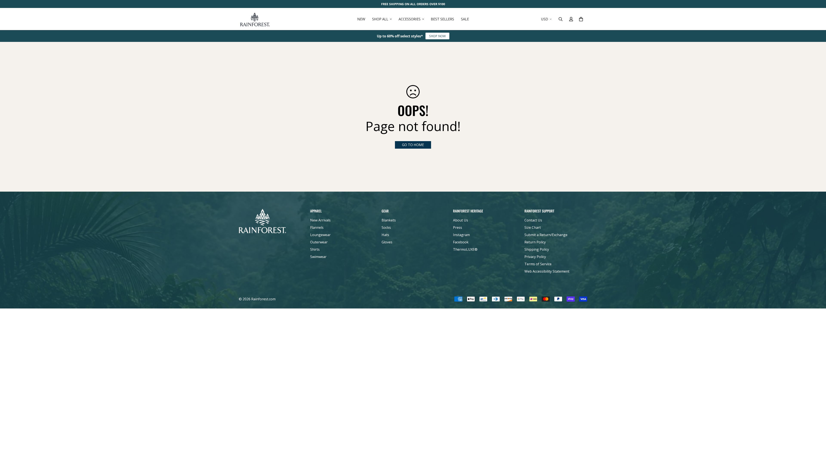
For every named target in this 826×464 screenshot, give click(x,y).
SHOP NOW (437, 36)
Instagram (461, 234)
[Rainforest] (255, 19)
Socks (386, 227)
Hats (385, 234)
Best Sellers (442, 19)
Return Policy (535, 242)
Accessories (410, 19)
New (361, 19)
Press (457, 227)
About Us (460, 220)
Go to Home (413, 144)
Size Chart (532, 227)
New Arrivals (320, 220)
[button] (581, 19)
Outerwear (319, 242)
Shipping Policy (536, 249)
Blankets (389, 220)
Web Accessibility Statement (546, 271)
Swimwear (318, 256)
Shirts (315, 249)
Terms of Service (538, 264)
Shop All (380, 19)
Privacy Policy (535, 256)
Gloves (387, 242)
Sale (465, 19)
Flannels (317, 227)
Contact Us (533, 220)
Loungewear (320, 234)
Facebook (460, 242)
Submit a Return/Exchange (545, 234)
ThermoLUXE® (465, 249)
